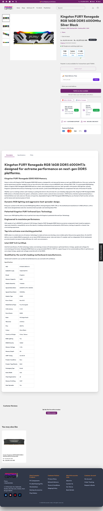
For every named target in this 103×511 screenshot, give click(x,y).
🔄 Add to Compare (81, 100)
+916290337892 (8, 483)
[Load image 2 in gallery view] (6, 26)
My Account (88, 479)
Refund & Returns (53, 482)
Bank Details (70, 490)
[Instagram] (3, 1)
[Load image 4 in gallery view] (6, 42)
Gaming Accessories (36, 490)
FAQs (31, 155)
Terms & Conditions (54, 485)
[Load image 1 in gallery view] (6, 18)
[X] (16, 1)
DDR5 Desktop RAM (72, 28)
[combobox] (70, 8)
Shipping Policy (52, 488)
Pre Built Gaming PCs (36, 484)
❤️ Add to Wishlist (67, 100)
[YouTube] (13, 1)
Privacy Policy (52, 479)
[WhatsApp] (9, 1)
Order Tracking (89, 482)
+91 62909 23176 (84, 1)
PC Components (35, 480)
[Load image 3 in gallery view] (6, 34)
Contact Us (69, 484)
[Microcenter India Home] (11, 479)
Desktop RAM (82, 28)
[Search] (83, 8)
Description (9, 155)
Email (93, 1)
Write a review (51, 413)
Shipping (63, 43)
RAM (88, 28)
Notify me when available (80, 91)
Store (99, 1)
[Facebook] (6, 1)
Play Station (33, 493)
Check (96, 79)
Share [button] (63, 32)
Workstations (34, 487)
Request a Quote (89, 485)
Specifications (21, 155)
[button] (97, 8)
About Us (69, 480)
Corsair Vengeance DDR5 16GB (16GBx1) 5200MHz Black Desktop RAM (13, 455)
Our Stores (69, 487)
